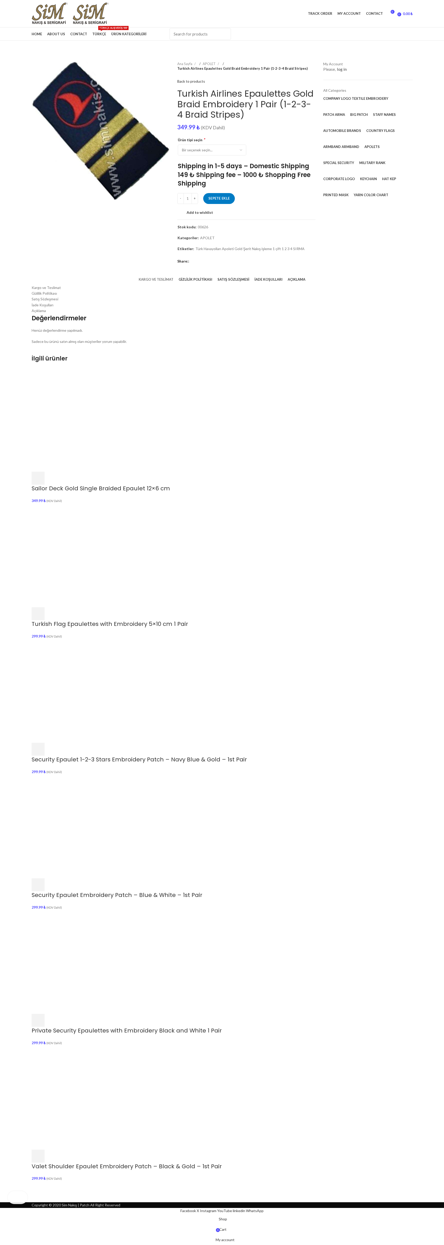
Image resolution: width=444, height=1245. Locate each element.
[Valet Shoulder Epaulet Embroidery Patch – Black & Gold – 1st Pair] (83, 1097)
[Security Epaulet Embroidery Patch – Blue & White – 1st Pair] (83, 826)
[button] (38, 478)
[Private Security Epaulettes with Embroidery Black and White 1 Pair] (83, 961)
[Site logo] (52, 13)
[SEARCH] (223, 34)
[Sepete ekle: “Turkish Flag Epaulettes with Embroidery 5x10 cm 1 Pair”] (38, 613)
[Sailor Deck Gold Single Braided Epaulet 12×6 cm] (83, 419)
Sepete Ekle (219, 198)
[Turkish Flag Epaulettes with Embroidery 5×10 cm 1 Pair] (83, 555)
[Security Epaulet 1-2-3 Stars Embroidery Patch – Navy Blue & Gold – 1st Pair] (83, 690)
